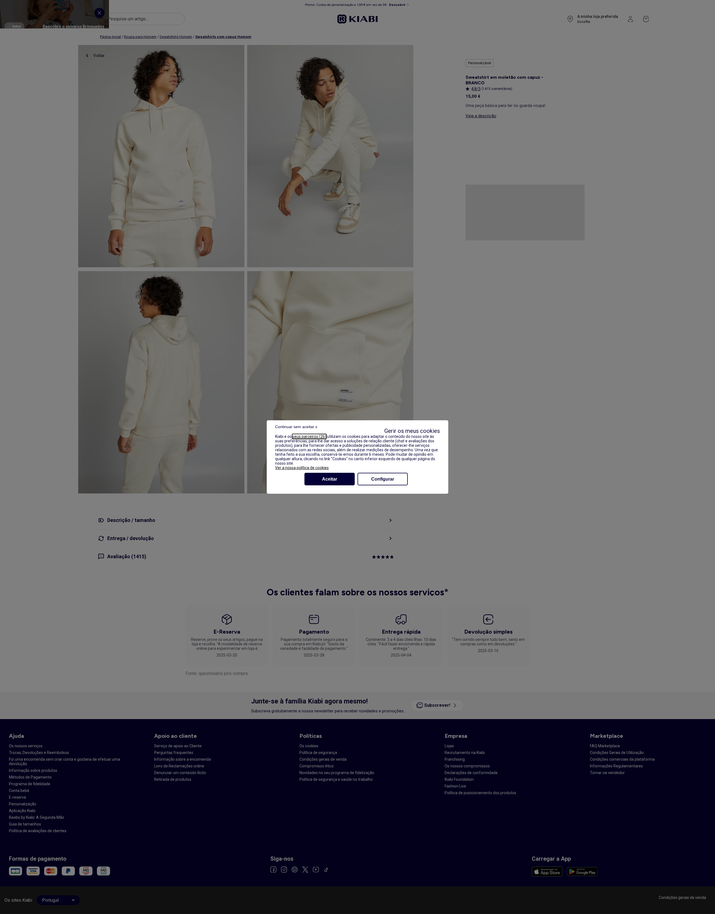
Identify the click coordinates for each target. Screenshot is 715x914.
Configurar (382, 479)
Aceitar (329, 479)
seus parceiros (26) (309, 436)
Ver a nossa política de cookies (302, 468)
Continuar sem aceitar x (296, 426)
